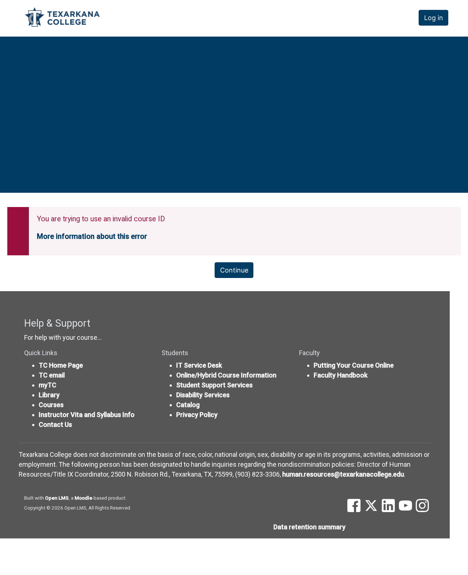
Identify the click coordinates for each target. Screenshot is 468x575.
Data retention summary (309, 527)
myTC (47, 385)
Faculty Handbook (340, 375)
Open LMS (57, 498)
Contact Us (55, 424)
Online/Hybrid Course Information (226, 375)
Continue (234, 270)
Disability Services (203, 395)
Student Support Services (214, 385)
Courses (51, 405)
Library (49, 395)
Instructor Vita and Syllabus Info (87, 414)
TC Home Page (61, 365)
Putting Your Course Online (354, 365)
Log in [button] (433, 18)
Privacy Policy (197, 414)
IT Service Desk (199, 365)
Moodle (83, 498)
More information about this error (92, 236)
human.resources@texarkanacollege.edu (343, 474)
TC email (52, 375)
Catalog (188, 405)
